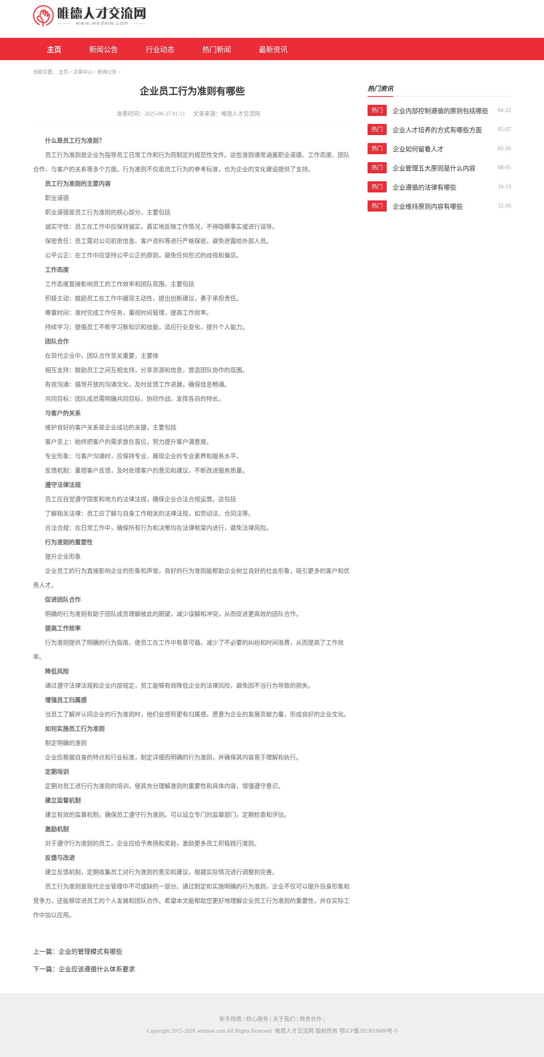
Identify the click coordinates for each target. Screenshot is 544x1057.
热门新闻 (216, 50)
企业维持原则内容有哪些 (428, 206)
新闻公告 (103, 50)
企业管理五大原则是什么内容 (434, 168)
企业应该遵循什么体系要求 (97, 969)
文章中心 (82, 72)
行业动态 (160, 50)
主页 (54, 50)
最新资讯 (273, 50)
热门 (377, 110)
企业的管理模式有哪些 (90, 951)
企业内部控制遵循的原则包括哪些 (440, 111)
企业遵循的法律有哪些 (424, 187)
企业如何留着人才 (418, 149)
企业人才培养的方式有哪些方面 (437, 130)
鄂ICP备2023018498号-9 (368, 1031)
